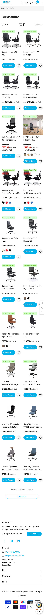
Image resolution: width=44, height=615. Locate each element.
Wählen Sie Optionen (9, 108)
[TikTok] (18, 541)
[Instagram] (11, 541)
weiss (35, 154)
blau (10, 202)
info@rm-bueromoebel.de (14, 556)
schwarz (3, 202)
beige (3, 250)
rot (6, 202)
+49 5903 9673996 (12, 552)
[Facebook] (4, 541)
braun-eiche (31, 154)
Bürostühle (10, 8)
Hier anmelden (35, 534)
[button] (20, 24)
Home (2, 8)
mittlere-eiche (28, 154)
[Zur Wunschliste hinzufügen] (18, 65)
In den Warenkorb (9, 65)
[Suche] (21, 2)
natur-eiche (25, 154)
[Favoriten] (26, 2)
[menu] (41, 2)
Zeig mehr (22, 496)
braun (25, 298)
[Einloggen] (31, 2)
